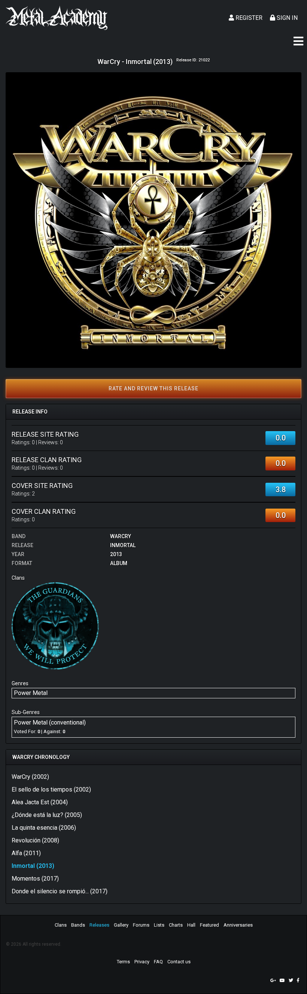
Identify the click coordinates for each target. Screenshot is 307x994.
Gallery (121, 925)
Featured (209, 925)
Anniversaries (238, 925)
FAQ (158, 961)
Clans (61, 925)
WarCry (120, 536)
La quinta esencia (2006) (44, 827)
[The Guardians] (55, 625)
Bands (78, 925)
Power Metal (31, 692)
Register (248, 17)
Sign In (286, 17)
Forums (141, 925)
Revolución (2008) (35, 840)
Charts (176, 925)
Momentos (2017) (35, 878)
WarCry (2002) (30, 776)
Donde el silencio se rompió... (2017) (59, 891)
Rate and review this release (153, 388)
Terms (123, 961)
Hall (191, 925)
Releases (99, 925)
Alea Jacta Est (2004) (40, 802)
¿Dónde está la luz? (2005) (47, 814)
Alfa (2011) (26, 853)
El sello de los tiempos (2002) (51, 789)
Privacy (141, 961)
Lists (159, 925)
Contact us (179, 961)
